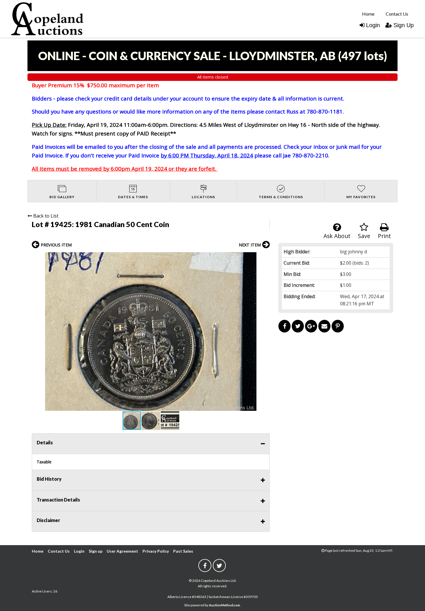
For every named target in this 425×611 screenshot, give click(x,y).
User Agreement (122, 551)
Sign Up (403, 25)
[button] (264, 257)
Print (384, 236)
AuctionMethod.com (224, 605)
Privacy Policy (156, 551)
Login (373, 25)
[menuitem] (368, 13)
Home (368, 13)
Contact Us (397, 13)
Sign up (95, 551)
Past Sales (183, 551)
